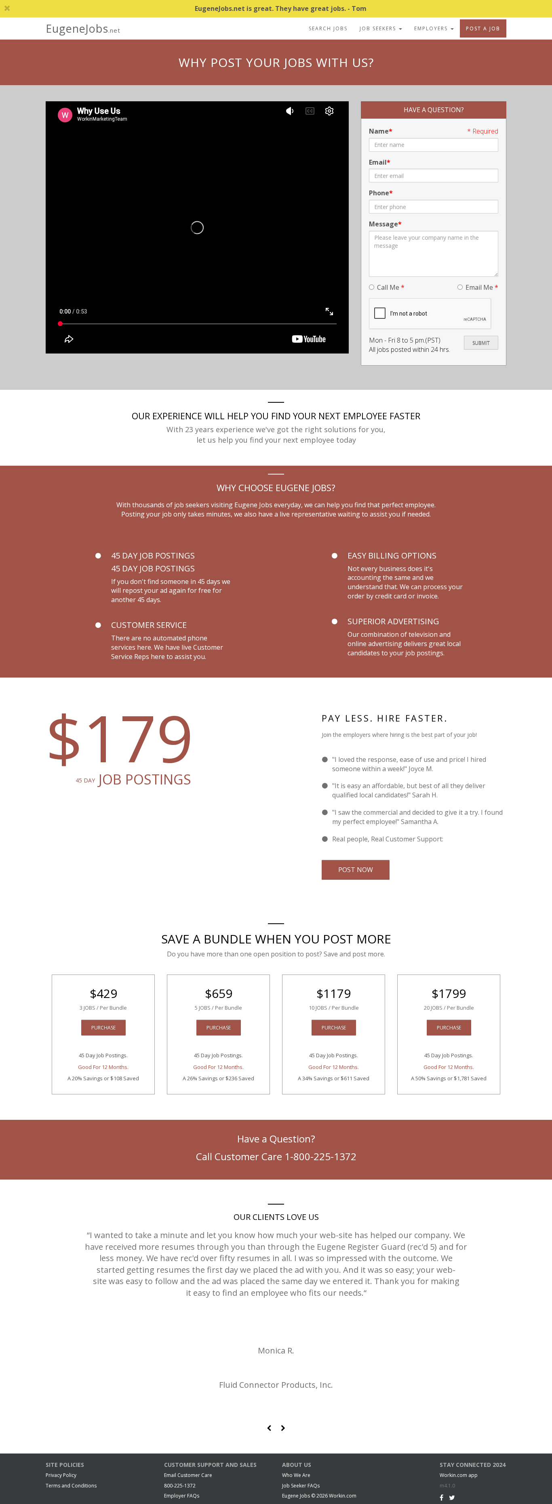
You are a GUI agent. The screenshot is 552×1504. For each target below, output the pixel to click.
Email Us (458, 839)
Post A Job (483, 28)
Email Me (482, 287)
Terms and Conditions (71, 1485)
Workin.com (342, 1495)
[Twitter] (452, 1497)
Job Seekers (379, 28)
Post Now (355, 869)
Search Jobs (328, 28)
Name (379, 131)
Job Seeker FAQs (301, 1485)
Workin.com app (459, 1475)
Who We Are (296, 1475)
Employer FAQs (181, 1495)
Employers (432, 28)
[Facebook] (441, 1497)
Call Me (391, 287)
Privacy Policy (61, 1475)
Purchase (103, 1027)
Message (383, 224)
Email (378, 162)
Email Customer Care (188, 1475)
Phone (379, 192)
